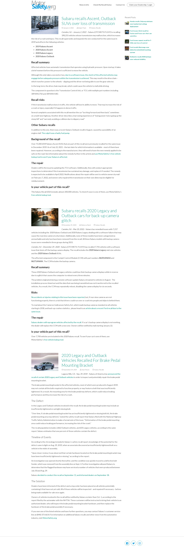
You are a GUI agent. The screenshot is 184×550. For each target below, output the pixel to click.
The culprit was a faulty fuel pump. (56, 133)
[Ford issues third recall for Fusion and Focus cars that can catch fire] (127, 32)
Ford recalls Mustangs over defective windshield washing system (140, 49)
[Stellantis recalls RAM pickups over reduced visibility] (127, 58)
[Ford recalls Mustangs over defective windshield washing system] (127, 48)
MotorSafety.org (50, 518)
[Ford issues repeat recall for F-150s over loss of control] (127, 41)
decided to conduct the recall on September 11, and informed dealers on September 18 (73, 475)
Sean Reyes (85, 370)
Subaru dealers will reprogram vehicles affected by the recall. (56, 322)
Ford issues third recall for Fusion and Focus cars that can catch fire (141, 33)
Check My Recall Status (102, 5)
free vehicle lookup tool (41, 195)
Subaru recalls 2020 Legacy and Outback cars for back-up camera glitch (90, 215)
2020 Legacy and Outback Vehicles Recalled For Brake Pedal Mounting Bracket (91, 360)
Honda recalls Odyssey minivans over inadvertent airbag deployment (141, 23)
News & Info (84, 5)
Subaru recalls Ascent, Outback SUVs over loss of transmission (89, 21)
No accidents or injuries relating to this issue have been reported (58, 297)
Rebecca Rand (86, 225)
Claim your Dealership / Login (140, 5)
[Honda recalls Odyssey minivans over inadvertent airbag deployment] (127, 22)
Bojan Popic (82, 28)
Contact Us (120, 5)
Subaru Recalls (96, 28)
